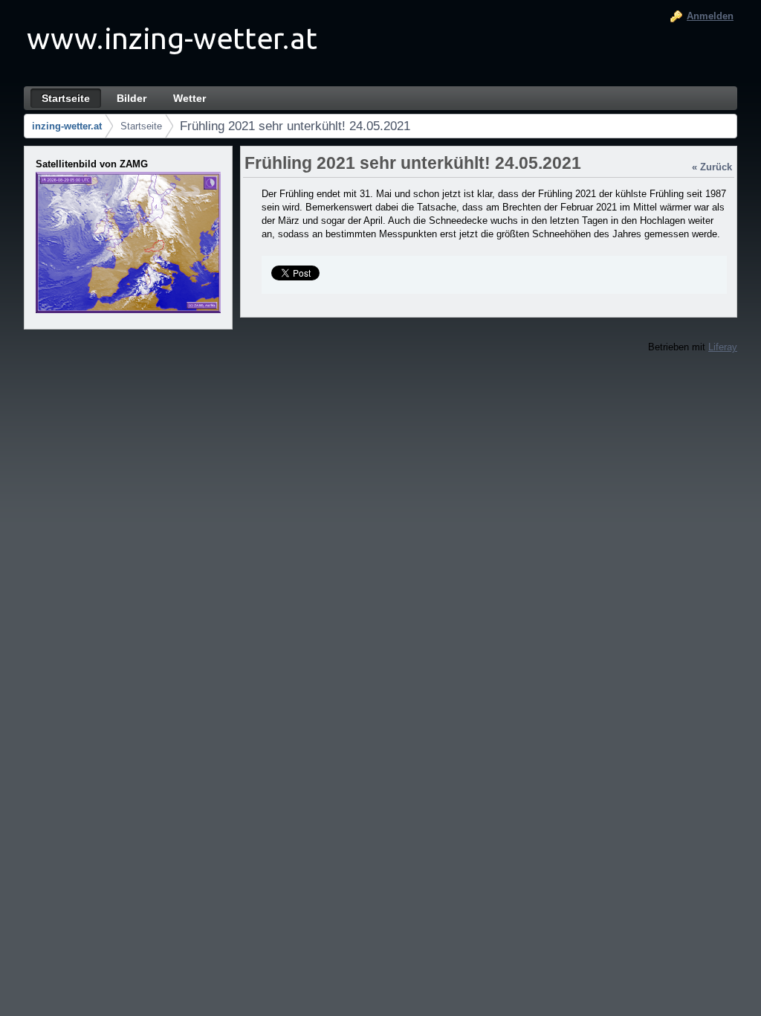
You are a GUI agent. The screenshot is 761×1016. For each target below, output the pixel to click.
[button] (130, 242)
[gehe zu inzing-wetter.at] (172, 42)
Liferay (722, 347)
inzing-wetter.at (67, 126)
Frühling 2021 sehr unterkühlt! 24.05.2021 (295, 126)
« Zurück (712, 167)
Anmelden (710, 16)
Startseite (141, 126)
